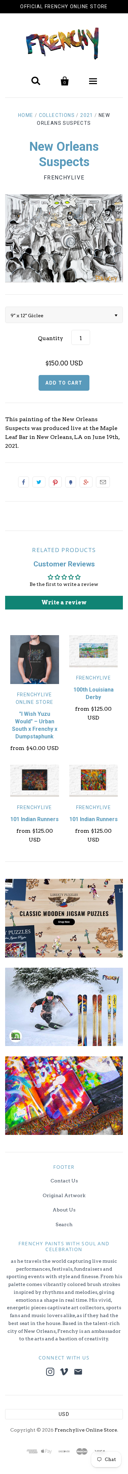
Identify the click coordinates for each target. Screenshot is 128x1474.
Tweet (38, 482)
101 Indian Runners (34, 819)
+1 (86, 482)
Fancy (70, 482)
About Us (64, 1209)
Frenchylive (64, 177)
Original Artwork (64, 1195)
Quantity (50, 338)
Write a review (64, 602)
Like (23, 482)
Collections (57, 115)
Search (64, 1224)
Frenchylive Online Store (86, 1430)
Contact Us (64, 1180)
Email (103, 482)
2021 (86, 115)
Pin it (55, 482)
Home (25, 115)
